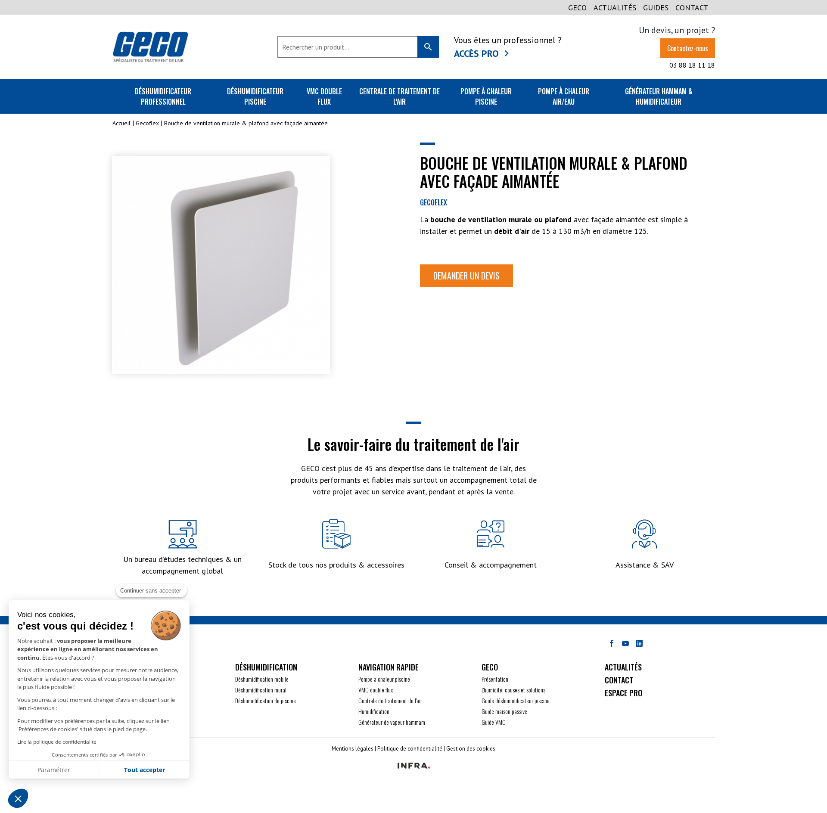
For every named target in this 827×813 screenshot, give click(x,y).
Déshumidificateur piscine (255, 96)
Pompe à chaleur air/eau (563, 96)
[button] (18, 798)
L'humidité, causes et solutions (513, 689)
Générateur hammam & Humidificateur (659, 96)
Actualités (615, 7)
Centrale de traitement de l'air (399, 96)
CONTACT (691, 7)
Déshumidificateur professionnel (163, 96)
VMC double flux (324, 96)
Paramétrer (53, 770)
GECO (577, 7)
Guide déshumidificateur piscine (516, 700)
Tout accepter (144, 770)
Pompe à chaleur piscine (486, 96)
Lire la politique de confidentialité (56, 741)
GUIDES (655, 7)
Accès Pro (476, 53)
